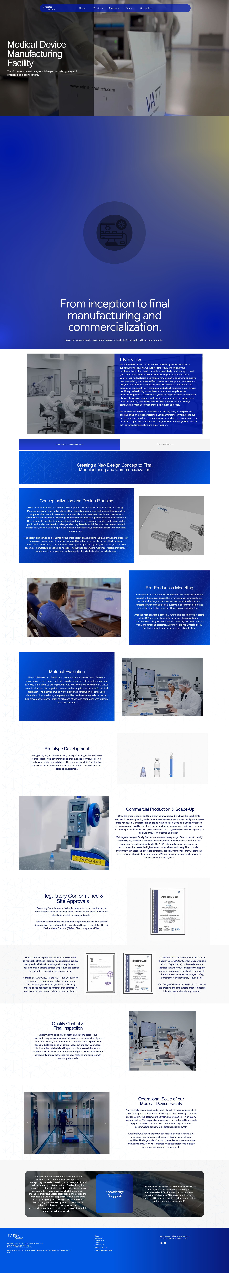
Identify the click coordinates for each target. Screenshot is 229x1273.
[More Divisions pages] (103, 1238)
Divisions (98, 8)
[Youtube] (165, 1243)
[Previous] (143, 526)
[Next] (201, 526)
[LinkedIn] (161, 1243)
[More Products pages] (103, 1240)
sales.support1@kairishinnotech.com (175, 1236)
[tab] (69, 444)
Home (82, 8)
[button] (99, 1245)
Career (129, 8)
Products (114, 8)
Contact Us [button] (146, 8)
